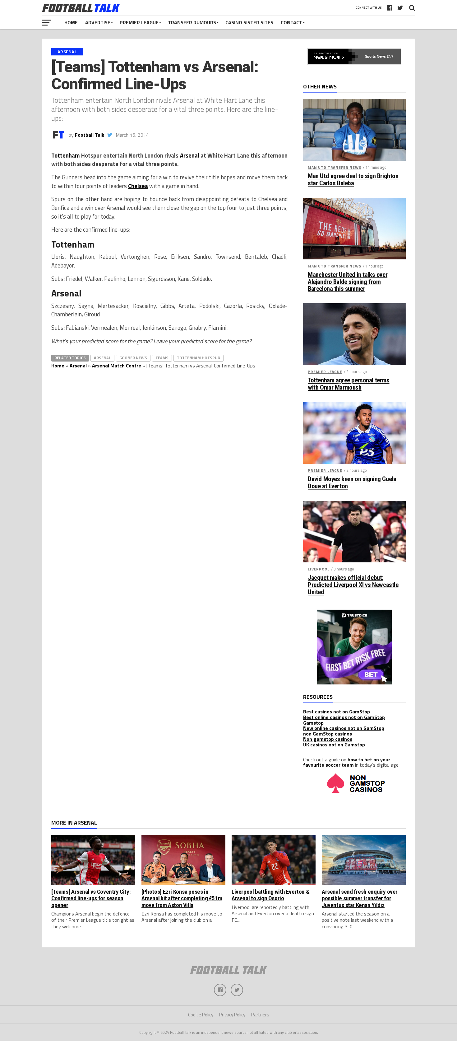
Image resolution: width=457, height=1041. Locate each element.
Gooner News (133, 358)
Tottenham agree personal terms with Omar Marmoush (349, 384)
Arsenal (189, 155)
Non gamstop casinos (327, 739)
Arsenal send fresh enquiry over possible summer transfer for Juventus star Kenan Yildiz (360, 898)
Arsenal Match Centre (116, 365)
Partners (260, 1014)
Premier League (139, 22)
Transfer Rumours (192, 22)
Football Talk (89, 135)
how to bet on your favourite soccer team (346, 762)
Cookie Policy (200, 1014)
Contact (291, 22)
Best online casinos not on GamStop (344, 717)
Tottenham (65, 155)
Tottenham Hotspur (198, 358)
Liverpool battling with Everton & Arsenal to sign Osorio (270, 895)
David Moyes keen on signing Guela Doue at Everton (352, 483)
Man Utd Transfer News (334, 167)
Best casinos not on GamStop (336, 711)
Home (71, 22)
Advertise (97, 22)
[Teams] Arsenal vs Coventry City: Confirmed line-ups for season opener (91, 898)
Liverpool (319, 569)
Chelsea (138, 186)
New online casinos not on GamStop (343, 728)
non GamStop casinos (327, 733)
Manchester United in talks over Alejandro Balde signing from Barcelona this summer (347, 282)
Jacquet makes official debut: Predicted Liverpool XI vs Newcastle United (353, 585)
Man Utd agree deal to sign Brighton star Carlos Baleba (353, 180)
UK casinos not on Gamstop (334, 744)
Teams (161, 358)
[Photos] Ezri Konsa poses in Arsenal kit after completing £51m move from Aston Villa (181, 898)
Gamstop (313, 722)
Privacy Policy (232, 1014)
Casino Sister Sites (249, 22)
